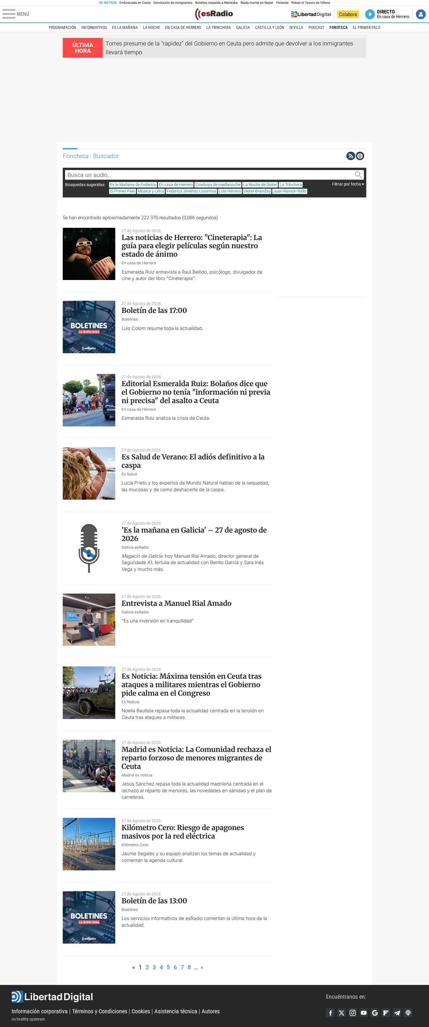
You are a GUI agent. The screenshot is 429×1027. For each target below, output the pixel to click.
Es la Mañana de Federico (133, 184)
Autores (211, 1011)
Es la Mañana (125, 27)
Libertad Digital (169, 996)
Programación (62, 27)
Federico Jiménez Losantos (191, 191)
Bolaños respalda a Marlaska (216, 3)
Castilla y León (269, 27)
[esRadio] (214, 14)
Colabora (348, 14)
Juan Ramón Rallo (289, 191)
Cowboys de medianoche (217, 184)
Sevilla (296, 27)
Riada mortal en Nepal (256, 3)
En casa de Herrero (183, 27)
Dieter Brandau (257, 191)
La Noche (151, 27)
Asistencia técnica (175, 1011)
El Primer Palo (366, 27)
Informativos (94, 27)
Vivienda (282, 3)
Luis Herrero (230, 191)
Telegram (397, 1012)
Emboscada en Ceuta (135, 3)
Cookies (141, 1011)
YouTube (363, 1012)
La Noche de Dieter (260, 184)
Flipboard (385, 1012)
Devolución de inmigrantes (173, 3)
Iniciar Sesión (421, 14)
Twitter (341, 1012)
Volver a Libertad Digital (311, 14)
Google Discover (374, 1012)
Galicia (243, 27)
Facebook (330, 1012)
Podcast (316, 27)
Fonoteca (338, 27)
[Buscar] (358, 175)
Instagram (352, 1012)
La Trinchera (218, 27)
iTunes (408, 1012)
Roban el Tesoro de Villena (310, 3)
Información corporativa (40, 1011)
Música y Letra (151, 191)
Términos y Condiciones (99, 1011)
